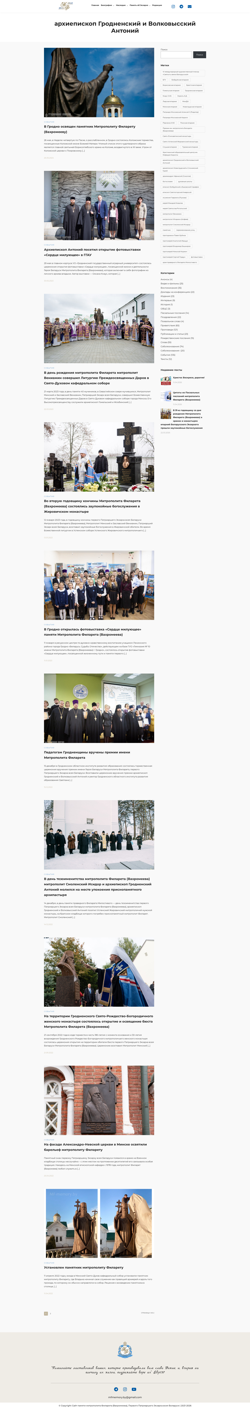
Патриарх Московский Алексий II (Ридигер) (181, 112)
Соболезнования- (170, 350)
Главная (95, 5)
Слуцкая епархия (170, 147)
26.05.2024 (49, 158)
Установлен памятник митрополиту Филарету (83, 1267)
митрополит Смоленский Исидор (176, 225)
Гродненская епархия (194, 91)
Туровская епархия (190, 147)
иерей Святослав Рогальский (175, 208)
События (49, 122)
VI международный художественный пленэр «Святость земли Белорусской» (181, 73)
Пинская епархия (187, 123)
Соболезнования (170, 346)
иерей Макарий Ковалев (173, 203)
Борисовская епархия (172, 85)
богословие (168, 181)
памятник (167, 230)
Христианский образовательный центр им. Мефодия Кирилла (180, 153)
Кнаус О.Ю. (167, 96)
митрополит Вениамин (172, 214)
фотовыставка (196, 257)
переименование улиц (185, 230)
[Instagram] (173, 6)
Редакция (157, 5)
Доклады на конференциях (175, 292)
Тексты (164, 359)
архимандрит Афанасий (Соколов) (177, 176)
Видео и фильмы (170, 283)
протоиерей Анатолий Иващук (175, 241)
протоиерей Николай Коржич (175, 252)
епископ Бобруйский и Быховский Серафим (181, 187)
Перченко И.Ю (169, 123)
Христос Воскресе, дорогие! (189, 377)
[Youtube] (134, 1389)
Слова (164, 342)
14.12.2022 (48, 924)
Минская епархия (170, 107)
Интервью (166, 300)
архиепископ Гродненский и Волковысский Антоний (181, 161)
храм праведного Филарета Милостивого (180, 262)
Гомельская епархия (171, 91)
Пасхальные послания (173, 313)
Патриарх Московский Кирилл (175, 118)
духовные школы (185, 181)
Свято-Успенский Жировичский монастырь (180, 142)
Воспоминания (169, 288)
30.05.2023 (49, 281)
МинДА (185, 101)
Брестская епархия (194, 85)
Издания (165, 296)
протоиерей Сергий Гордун (174, 257)
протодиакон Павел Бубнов (174, 235)
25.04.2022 (49, 1176)
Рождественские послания (175, 338)
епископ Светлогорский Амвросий (177, 192)
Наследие (121, 5)
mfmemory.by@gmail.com (125, 1397)
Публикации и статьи (172, 334)
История (165, 304)
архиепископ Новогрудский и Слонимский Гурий (180, 169)
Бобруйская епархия (180, 80)
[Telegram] (181, 6)
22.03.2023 (48, 409)
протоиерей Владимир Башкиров (176, 246)
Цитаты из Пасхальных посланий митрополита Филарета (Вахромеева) (186, 396)
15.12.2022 (48, 787)
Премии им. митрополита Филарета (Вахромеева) (177, 129)
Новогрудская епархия (192, 107)
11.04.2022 (48, 1293)
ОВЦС (164, 308)
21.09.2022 (48, 1052)
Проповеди (167, 329)
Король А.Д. (182, 96)
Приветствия (168, 325)
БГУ (164, 80)
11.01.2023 (48, 660)
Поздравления (169, 317)
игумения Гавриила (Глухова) (174, 198)
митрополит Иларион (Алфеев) (175, 219)
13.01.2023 (48, 537)
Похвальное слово (171, 321)
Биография (106, 5)
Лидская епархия (170, 101)
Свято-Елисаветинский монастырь (177, 136)
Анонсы (165, 279)
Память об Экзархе (139, 5)
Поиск (164, 49)
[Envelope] (189, 6)
